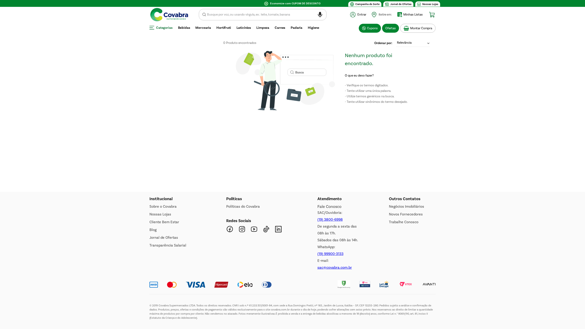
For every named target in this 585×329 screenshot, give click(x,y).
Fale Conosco (329, 206)
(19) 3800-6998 (330, 219)
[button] (320, 15)
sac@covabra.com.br (334, 267)
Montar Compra (421, 28)
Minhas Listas (413, 14)
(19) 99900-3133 (330, 254)
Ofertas (390, 28)
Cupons (372, 28)
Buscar (204, 15)
